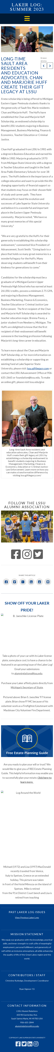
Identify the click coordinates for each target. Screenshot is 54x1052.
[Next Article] (50, 66)
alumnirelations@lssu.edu (28, 673)
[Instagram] (35, 1044)
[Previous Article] (43, 66)
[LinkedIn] (29, 1044)
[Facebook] (18, 1044)
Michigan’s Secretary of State (27, 687)
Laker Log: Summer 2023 (27, 6)
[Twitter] (24, 1044)
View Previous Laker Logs (27, 917)
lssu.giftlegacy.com (38, 368)
